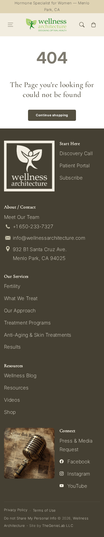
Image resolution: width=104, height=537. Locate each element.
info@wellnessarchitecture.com (49, 238)
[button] (10, 25)
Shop (10, 412)
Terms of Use (44, 510)
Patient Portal (75, 165)
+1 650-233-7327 (33, 226)
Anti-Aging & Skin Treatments (37, 335)
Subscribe (71, 178)
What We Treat (21, 298)
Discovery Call (76, 153)
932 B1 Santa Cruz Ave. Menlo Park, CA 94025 (40, 253)
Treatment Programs (27, 323)
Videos (12, 400)
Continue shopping (52, 115)
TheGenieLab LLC (57, 526)
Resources (16, 388)
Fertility (12, 286)
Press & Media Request (76, 445)
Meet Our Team (22, 217)
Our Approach (20, 310)
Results (12, 347)
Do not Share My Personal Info (30, 518)
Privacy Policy (16, 510)
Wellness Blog (20, 375)
